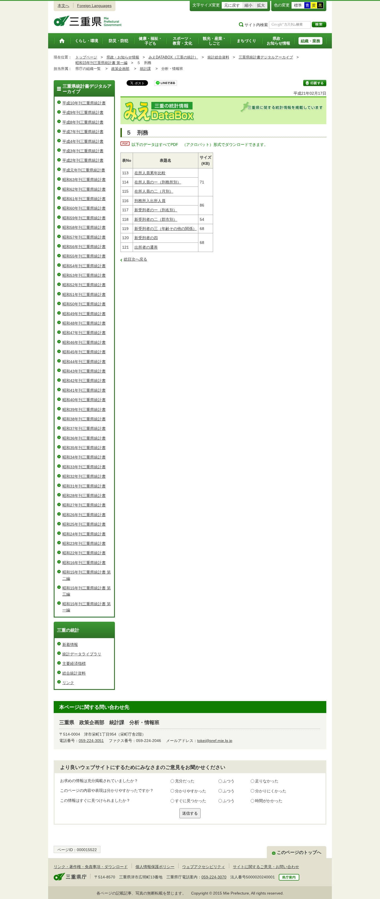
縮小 (248, 5)
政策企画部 (120, 69)
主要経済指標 (74, 663)
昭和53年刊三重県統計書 (84, 275)
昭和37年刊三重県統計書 (84, 428)
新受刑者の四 (146, 238)
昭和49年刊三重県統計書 (84, 314)
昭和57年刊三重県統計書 (84, 237)
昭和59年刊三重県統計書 (84, 218)
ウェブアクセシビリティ (203, 866)
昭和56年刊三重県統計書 (84, 246)
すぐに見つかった (190, 800)
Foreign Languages (94, 5)
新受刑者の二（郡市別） (155, 219)
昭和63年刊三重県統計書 (84, 179)
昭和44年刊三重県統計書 (84, 361)
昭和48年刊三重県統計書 (84, 323)
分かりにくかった (270, 791)
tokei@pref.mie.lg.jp (214, 740)
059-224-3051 (91, 740)
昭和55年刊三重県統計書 (84, 256)
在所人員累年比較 (150, 173)
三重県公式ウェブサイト (88, 21)
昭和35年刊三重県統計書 (84, 447)
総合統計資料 (74, 673)
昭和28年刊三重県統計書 (84, 495)
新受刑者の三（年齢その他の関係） (165, 228)
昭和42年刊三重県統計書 (84, 380)
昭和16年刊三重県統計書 (84, 562)
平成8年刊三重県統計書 (82, 122)
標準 (298, 5)
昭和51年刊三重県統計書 (84, 294)
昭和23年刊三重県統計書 (84, 543)
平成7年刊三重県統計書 (82, 131)
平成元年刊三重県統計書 (83, 170)
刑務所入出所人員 (150, 201)
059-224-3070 (213, 877)
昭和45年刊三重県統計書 (84, 352)
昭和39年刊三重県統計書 (84, 409)
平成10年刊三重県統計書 (84, 103)
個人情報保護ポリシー (154, 866)
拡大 (261, 5)
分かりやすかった (190, 791)
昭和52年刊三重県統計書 (84, 285)
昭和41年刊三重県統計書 (84, 390)
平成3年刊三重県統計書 (82, 151)
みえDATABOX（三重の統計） (173, 57)
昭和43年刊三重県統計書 (84, 371)
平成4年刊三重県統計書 (82, 141)
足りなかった (266, 781)
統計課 (145, 69)
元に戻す (232, 5)
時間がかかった (268, 800)
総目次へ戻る (135, 259)
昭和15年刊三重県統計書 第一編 (101, 63)
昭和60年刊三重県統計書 (84, 208)
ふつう (229, 781)
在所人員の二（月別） (153, 191)
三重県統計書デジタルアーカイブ (266, 57)
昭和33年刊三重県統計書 (84, 467)
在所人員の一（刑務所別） (157, 182)
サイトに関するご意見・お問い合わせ (266, 866)
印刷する (314, 83)
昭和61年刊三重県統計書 (84, 199)
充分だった (184, 781)
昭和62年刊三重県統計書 (84, 189)
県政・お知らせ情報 (123, 57)
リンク (68, 682)
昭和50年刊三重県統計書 (84, 304)
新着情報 (70, 644)
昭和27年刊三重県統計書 (84, 505)
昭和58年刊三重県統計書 (84, 227)
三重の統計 (68, 630)
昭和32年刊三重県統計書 (84, 476)
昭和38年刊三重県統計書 (84, 419)
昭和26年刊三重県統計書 (84, 515)
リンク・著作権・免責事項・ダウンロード (91, 866)
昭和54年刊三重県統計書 (84, 266)
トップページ (86, 57)
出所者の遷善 (146, 247)
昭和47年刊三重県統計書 (84, 332)
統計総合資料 (218, 57)
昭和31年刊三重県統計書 (84, 486)
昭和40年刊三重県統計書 (84, 400)
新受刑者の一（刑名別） (155, 210)
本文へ (63, 5)
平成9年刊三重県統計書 (82, 112)
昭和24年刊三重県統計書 (84, 534)
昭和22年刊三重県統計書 (84, 553)
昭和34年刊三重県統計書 (84, 457)
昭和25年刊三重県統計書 (84, 524)
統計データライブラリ (81, 654)
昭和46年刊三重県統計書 (84, 342)
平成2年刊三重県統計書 (82, 160)
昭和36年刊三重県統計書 (84, 438)
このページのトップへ (299, 852)
